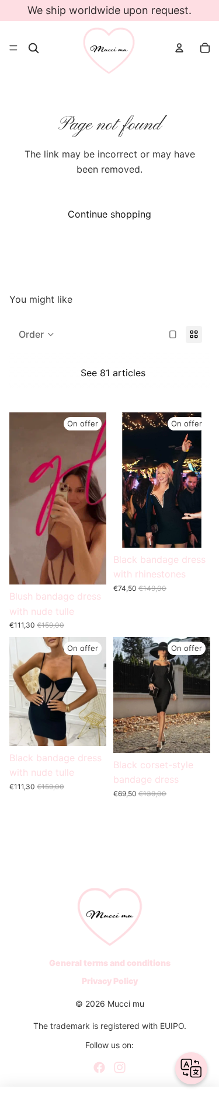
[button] (36, 334)
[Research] (33, 48)
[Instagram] (120, 1067)
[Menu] (13, 47)
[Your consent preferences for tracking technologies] (198, 1076)
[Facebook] (99, 1067)
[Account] (179, 48)
